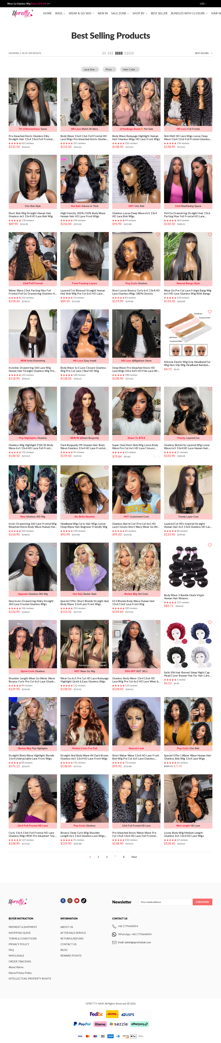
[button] (90, 69)
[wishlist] (54, 79)
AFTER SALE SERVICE (73, 932)
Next (134, 856)
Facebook (63, 900)
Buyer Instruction (21, 918)
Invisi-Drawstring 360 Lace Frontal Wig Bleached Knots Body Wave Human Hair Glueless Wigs (33, 525)
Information (69, 918)
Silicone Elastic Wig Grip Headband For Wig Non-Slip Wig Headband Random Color (187, 363)
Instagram (70, 900)
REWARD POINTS (70, 955)
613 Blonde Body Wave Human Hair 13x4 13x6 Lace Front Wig (133, 602)
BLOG (63, 949)
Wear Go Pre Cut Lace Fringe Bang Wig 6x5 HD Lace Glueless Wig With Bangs (188, 292)
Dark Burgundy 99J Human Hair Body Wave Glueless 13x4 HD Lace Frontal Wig (82, 446)
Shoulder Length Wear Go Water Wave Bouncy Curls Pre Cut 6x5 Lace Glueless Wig (32, 680)
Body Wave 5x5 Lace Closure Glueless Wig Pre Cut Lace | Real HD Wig (83, 369)
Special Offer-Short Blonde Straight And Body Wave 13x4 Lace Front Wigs (84, 602)
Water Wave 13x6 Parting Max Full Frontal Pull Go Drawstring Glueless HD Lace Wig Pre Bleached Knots (33, 292)
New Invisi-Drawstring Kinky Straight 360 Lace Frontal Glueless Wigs (31, 602)
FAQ (11, 949)
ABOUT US (66, 927)
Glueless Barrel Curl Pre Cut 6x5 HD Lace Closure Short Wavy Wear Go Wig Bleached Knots (135, 525)
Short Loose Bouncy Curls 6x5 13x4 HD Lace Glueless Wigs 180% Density (136, 292)
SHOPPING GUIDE (20, 932)
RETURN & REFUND (72, 938)
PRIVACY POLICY (19, 944)
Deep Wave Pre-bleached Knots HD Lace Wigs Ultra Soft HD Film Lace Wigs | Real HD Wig (136, 369)
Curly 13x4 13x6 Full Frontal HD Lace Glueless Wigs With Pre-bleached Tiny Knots (32, 834)
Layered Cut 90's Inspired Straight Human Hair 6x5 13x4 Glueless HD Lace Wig (188, 525)
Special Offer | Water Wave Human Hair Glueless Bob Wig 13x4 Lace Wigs (187, 757)
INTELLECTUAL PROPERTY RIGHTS (30, 978)
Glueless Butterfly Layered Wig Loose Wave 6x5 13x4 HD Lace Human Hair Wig (187, 446)
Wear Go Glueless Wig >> (28, 3)
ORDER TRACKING (20, 961)
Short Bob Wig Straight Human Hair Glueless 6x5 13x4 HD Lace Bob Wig (31, 215)
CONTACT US (68, 944)
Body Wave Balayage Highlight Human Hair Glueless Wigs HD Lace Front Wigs (136, 137)
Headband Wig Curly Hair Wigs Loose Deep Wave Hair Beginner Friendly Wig (84, 525)
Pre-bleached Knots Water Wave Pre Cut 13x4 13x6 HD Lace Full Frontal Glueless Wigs (134, 834)
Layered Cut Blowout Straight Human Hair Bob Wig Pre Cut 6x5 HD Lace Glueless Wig (82, 292)
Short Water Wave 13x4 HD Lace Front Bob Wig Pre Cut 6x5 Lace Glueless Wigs (135, 757)
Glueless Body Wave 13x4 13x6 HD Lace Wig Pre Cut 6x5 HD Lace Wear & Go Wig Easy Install (135, 680)
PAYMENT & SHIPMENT (23, 927)
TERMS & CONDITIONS (23, 938)
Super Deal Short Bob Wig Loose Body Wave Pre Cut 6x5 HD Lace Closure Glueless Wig (135, 446)
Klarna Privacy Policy (20, 972)
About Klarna (16, 967)
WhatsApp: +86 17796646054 (134, 934)
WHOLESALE (16, 955)
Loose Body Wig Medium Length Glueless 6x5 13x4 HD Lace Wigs (184, 834)
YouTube (76, 900)
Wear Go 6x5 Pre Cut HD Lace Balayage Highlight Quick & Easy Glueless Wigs (84, 680)
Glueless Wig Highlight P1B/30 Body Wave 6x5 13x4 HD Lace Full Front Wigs (31, 446)
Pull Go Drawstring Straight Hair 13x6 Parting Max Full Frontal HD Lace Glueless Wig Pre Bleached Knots (187, 215)
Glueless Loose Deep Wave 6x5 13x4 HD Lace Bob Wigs (134, 215)
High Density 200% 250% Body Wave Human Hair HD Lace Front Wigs (82, 215)
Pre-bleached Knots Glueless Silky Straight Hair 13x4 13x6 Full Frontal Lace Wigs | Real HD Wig (31, 137)
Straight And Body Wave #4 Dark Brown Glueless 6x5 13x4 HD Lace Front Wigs (84, 757)
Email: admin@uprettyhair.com (134, 942)
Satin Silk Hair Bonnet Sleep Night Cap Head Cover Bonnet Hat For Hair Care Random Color (187, 674)
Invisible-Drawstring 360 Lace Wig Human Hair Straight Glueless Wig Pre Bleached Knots (31, 369)
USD (202, 3)
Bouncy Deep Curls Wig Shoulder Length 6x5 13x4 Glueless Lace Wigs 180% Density (82, 834)
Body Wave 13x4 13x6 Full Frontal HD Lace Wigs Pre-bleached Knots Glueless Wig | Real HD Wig (84, 137)
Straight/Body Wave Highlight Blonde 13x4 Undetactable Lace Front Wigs (31, 757)
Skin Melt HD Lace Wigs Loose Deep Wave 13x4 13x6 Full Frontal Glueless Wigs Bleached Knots (187, 137)
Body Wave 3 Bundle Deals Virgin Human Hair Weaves (184, 597)
